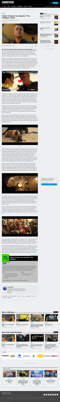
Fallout (18, 296)
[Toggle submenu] (6, 6)
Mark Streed (24, 385)
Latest (42, 13)
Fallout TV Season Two (12, 296)
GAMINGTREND (6, 400)
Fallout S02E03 (28, 296)
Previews (9, 379)
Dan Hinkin (33, 328)
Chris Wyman (43, 37)
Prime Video (9, 297)
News (17, 343)
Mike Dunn (9, 383)
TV (36, 296)
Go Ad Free (32, 9)
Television (4, 297)
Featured (45, 13)
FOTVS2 (33, 296)
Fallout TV (23, 296)
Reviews (3, 13)
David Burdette (10, 287)
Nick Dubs (42, 30)
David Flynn (43, 23)
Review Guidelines (34, 255)
